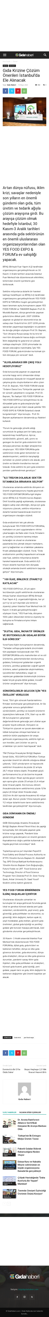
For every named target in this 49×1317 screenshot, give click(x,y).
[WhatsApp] (24, 91)
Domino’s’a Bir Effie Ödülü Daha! (11, 1071)
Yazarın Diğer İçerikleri (30, 1112)
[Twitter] (11, 91)
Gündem (12, 66)
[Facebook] (5, 91)
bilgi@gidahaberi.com (28, 1289)
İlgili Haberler (9, 1112)
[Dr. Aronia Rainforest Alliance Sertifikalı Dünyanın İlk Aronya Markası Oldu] (9, 1123)
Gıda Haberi (11, 85)
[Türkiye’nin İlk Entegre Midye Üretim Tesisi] (9, 1139)
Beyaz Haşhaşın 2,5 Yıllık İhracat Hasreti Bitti (35, 1071)
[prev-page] (4, 1203)
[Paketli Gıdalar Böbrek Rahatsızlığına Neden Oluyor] (9, 1152)
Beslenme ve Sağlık (8, 1154)
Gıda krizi (17, 1037)
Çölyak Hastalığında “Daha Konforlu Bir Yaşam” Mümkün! (31, 1180)
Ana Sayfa (6, 61)
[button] (4, 55)
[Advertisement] (24, 25)
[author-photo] (24, 1095)
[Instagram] (24, 1297)
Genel (15, 61)
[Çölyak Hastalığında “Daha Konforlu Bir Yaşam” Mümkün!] (9, 1180)
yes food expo (29, 1037)
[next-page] (8, 1203)
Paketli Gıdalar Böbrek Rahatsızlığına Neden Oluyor (29, 1151)
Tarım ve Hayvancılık (7, 1196)
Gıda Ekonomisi (9, 1168)
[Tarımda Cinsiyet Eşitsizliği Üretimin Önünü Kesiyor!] (9, 1193)
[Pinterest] (18, 91)
